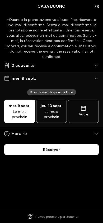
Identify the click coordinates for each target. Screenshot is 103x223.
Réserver (51, 149)
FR (97, 6)
